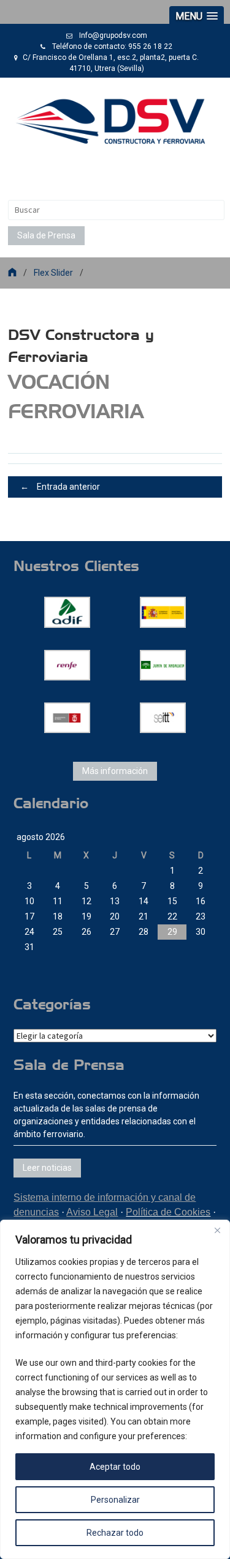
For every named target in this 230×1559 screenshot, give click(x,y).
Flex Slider (53, 273)
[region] (115, 1389)
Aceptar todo (115, 1467)
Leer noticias (47, 1168)
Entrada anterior (60, 487)
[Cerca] (217, 1230)
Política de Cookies (168, 1212)
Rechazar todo (115, 1533)
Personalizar (115, 1500)
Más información (115, 771)
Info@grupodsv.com (113, 35)
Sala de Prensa (46, 235)
